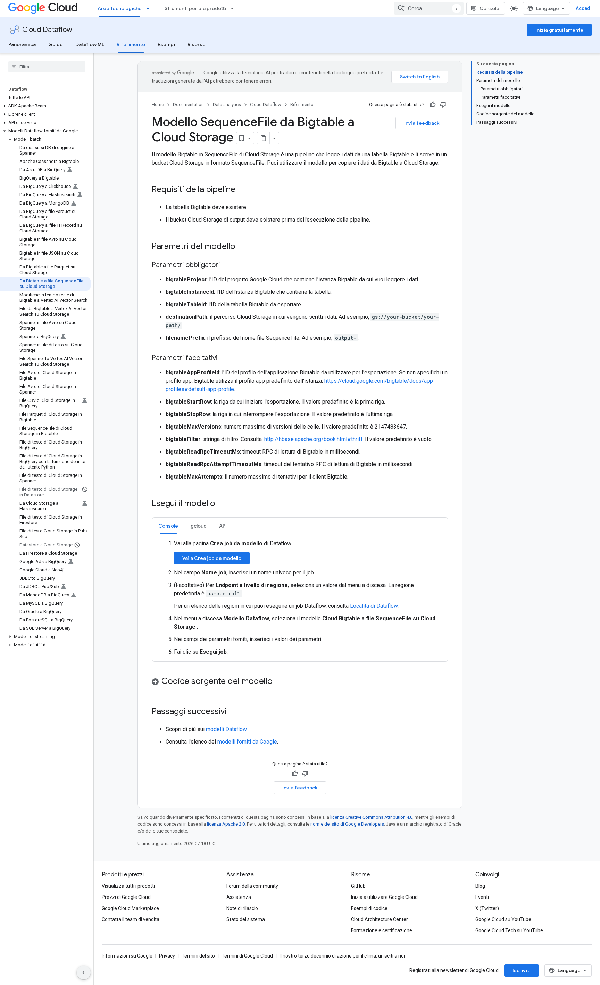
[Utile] (432, 104)
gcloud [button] (199, 526)
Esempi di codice (369, 908)
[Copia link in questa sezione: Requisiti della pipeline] (242, 190)
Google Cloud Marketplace (130, 908)
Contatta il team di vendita (130, 919)
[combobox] (429, 8)
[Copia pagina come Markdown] (263, 138)
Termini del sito (198, 956)
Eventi (482, 897)
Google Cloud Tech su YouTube (509, 930)
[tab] (168, 526)
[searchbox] (46, 66)
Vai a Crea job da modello (211, 558)
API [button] (223, 526)
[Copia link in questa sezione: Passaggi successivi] (233, 712)
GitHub (358, 886)
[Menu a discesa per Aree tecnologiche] (150, 8)
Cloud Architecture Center (379, 919)
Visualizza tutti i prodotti (128, 886)
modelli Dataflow (226, 729)
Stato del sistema (245, 919)
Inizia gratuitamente (559, 30)
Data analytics (227, 104)
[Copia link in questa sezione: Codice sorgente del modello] (279, 682)
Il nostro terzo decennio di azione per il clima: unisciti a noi (342, 956)
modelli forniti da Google (247, 741)
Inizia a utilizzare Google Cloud (384, 897)
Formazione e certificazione (381, 930)
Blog (480, 886)
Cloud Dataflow (47, 29)
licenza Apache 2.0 (226, 824)
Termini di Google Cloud (247, 956)
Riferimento (131, 44)
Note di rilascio (242, 908)
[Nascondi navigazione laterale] (84, 972)
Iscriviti (521, 970)
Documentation (188, 104)
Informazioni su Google (127, 956)
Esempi (166, 44)
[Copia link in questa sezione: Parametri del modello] (242, 247)
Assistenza (238, 897)
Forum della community (252, 886)
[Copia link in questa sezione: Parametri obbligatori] (227, 265)
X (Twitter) (487, 908)
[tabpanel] (300, 597)
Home (158, 104)
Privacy (167, 956)
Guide (55, 44)
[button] (45, 106)
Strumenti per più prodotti (195, 8)
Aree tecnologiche (120, 8)
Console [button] (168, 526)
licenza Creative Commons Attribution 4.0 (371, 817)
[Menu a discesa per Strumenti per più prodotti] (234, 8)
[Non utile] (443, 104)
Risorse (197, 44)
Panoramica (22, 44)
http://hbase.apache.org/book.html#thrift (313, 439)
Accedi (584, 8)
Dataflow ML (89, 44)
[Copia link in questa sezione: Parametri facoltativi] (224, 358)
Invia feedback (422, 123)
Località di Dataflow (374, 606)
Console (489, 8)
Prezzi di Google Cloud (126, 897)
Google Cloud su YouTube (503, 919)
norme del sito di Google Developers (347, 824)
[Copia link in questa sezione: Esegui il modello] (222, 504)
